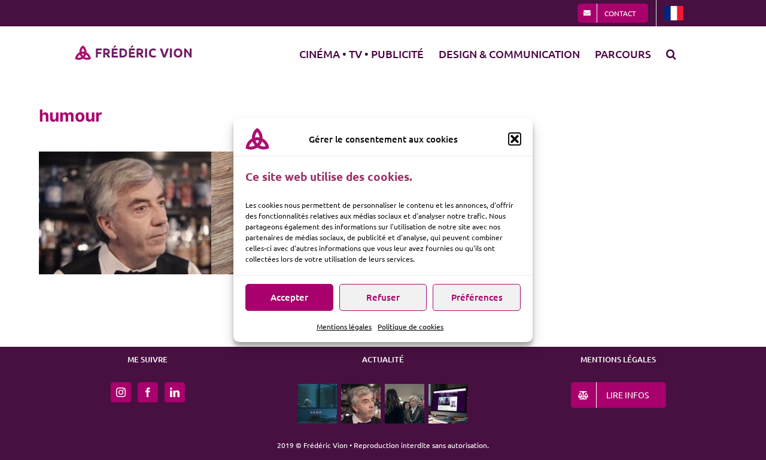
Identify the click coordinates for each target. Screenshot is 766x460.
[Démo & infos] (317, 403)
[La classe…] (361, 403)
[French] (673, 13)
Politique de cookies (410, 326)
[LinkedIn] (175, 392)
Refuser (383, 297)
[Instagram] (121, 392)
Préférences (477, 297)
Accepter (289, 297)
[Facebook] (148, 392)
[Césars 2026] (404, 403)
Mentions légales (344, 326)
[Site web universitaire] (448, 403)
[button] (515, 139)
